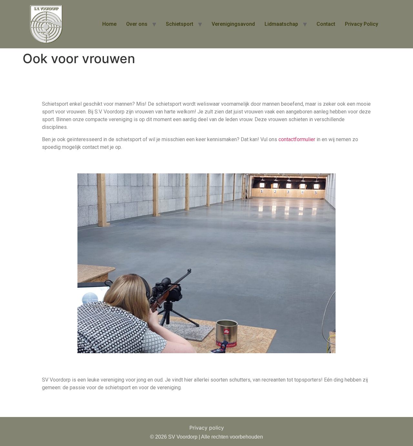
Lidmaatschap (281, 24)
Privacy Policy (361, 24)
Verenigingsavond (233, 24)
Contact (326, 24)
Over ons (136, 24)
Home (109, 24)
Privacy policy (206, 427)
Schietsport (179, 24)
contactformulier (296, 139)
